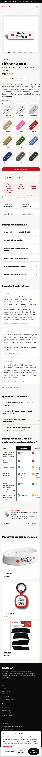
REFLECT (5, 694)
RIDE (3, 685)
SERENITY (5, 696)
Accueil (4, 13)
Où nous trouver (7, 715)
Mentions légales (7, 729)
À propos (5, 723)
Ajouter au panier (21, 169)
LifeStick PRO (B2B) (8, 699)
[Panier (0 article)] (32, 7)
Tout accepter (33, 751)
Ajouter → (32, 523)
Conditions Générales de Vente (12, 726)
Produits (11, 13)
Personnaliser (9, 751)
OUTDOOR (5, 688)
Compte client (6, 710)
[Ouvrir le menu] (37, 6)
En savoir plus (7, 746)
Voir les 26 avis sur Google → (12, 387)
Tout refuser (21, 751)
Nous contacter (7, 713)
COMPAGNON (6, 691)
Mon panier (5, 707)
